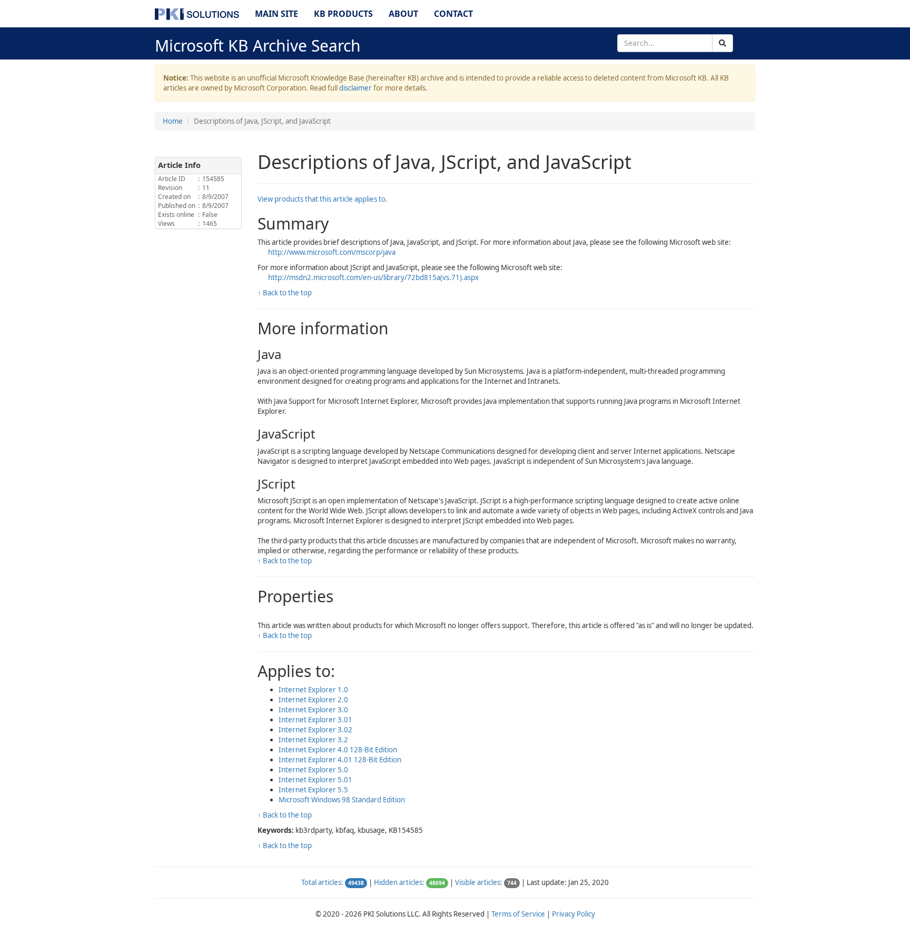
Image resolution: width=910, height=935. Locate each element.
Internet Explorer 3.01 (315, 719)
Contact (453, 13)
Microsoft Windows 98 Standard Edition (342, 799)
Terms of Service (518, 914)
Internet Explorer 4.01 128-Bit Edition (340, 759)
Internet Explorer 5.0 (313, 769)
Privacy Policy (573, 914)
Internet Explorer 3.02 (315, 729)
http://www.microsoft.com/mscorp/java (331, 252)
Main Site (276, 13)
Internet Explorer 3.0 (313, 709)
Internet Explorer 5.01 (315, 779)
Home (173, 121)
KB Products (343, 13)
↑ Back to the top (285, 292)
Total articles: (322, 882)
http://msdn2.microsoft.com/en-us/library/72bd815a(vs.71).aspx (373, 277)
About (403, 13)
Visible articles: (478, 882)
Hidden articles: (399, 882)
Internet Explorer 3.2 (313, 739)
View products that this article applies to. (323, 199)
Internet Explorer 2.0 (313, 699)
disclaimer (355, 88)
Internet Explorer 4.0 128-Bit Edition (338, 749)
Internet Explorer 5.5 (313, 789)
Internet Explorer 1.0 (313, 689)
